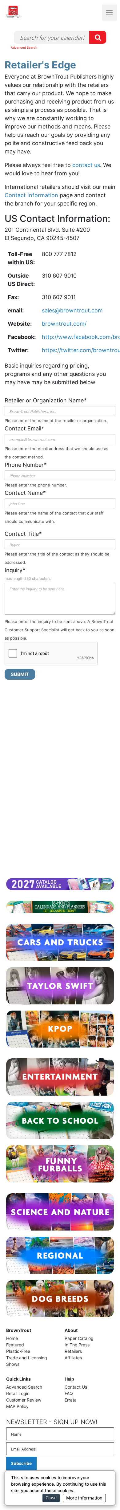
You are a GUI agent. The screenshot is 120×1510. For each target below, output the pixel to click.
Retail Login (18, 1393)
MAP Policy (17, 1406)
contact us (86, 165)
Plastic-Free (18, 1351)
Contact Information (31, 195)
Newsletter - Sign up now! (51, 1422)
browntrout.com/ (64, 323)
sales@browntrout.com (72, 310)
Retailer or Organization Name (45, 400)
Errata (71, 1399)
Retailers (73, 1351)
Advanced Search (24, 47)
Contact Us (76, 1387)
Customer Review (23, 1399)
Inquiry (15, 570)
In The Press (77, 1344)
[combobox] (60, 37)
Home (12, 1338)
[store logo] (25, 12)
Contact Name (25, 493)
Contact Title (23, 534)
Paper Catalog (79, 1338)
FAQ (69, 1393)
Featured (15, 1344)
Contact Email (24, 428)
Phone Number (25, 465)
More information (84, 1498)
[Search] (97, 37)
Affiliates (73, 1357)
